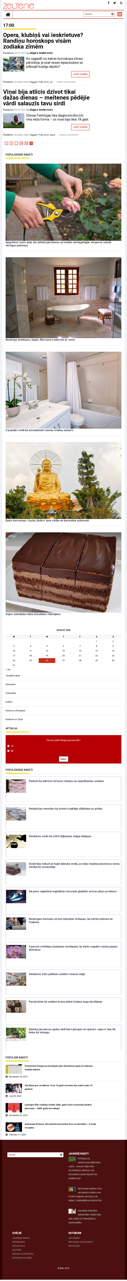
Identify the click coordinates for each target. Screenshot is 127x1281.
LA (51, 82)
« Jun (8, 669)
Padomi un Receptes (15, 710)
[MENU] (119, 14)
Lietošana (74, 1238)
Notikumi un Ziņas (14, 719)
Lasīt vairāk (80, 74)
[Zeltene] (8, 14)
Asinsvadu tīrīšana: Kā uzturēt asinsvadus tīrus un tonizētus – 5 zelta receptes (60, 1126)
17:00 (40, 82)
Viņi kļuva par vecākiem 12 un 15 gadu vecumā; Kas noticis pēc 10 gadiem (58, 1087)
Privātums (74, 1246)
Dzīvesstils (11, 693)
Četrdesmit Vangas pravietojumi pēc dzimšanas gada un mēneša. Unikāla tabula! (59, 1068)
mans (52, 135)
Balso (63, 759)
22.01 (46, 135)
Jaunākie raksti (21, 82)
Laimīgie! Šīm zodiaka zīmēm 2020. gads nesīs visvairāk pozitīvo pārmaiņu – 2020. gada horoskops (58, 1106)
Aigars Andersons (41, 52)
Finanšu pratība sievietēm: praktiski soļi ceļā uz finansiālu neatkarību (84, 1217)
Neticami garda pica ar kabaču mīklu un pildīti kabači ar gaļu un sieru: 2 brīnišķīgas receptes (85, 1194)
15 (26, 143)
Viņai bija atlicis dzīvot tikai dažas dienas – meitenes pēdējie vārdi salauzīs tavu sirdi (46, 98)
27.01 (46, 82)
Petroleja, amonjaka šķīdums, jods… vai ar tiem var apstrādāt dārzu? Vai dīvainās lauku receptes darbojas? (84, 1168)
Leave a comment (66, 82)
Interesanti (11, 684)
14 (21, 143)
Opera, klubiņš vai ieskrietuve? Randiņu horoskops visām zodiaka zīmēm (43, 41)
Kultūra (9, 702)
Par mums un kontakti (80, 1242)
